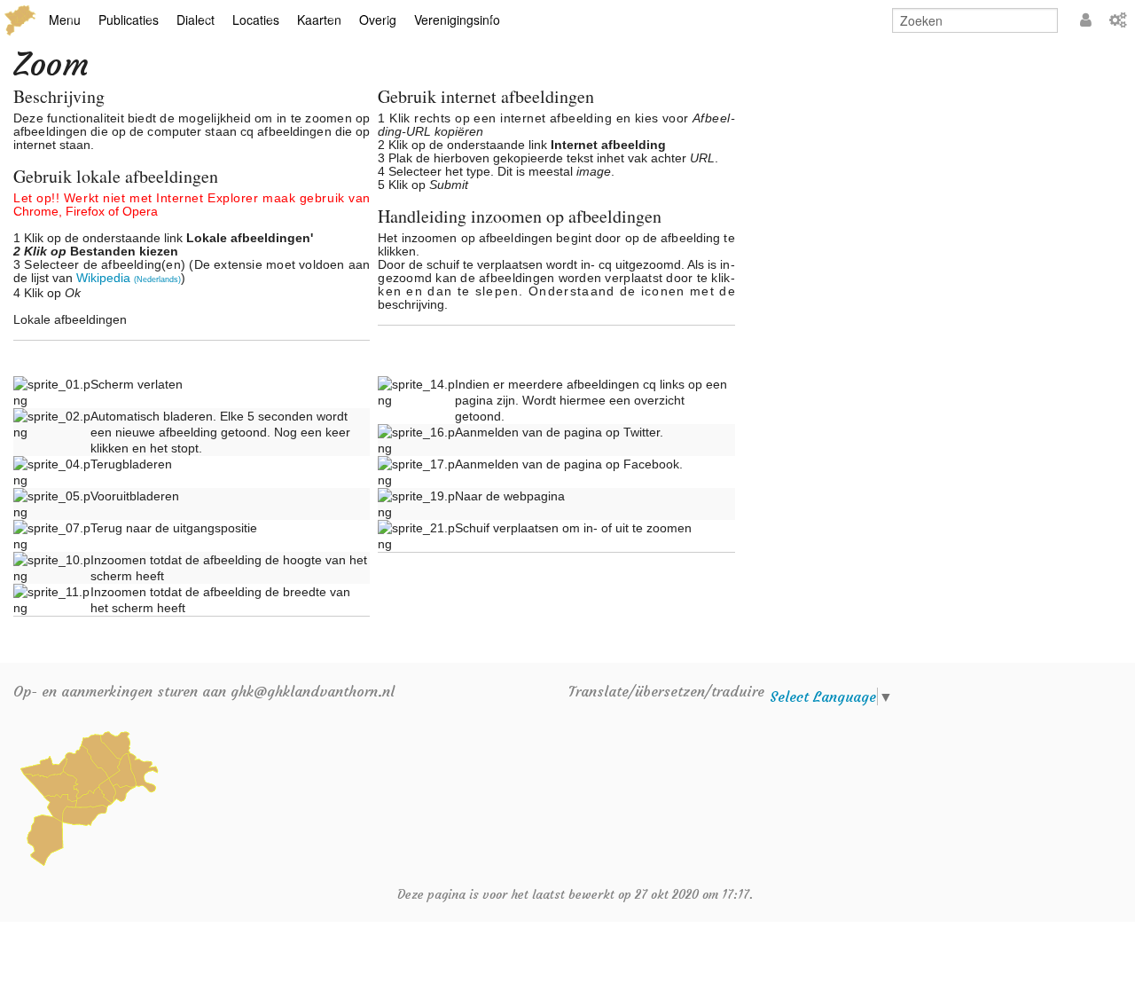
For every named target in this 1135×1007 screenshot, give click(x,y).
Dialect (195, 19)
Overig (377, 19)
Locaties (255, 19)
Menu (65, 19)
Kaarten (319, 19)
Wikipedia (128, 278)
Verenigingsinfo (457, 19)
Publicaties (128, 19)
